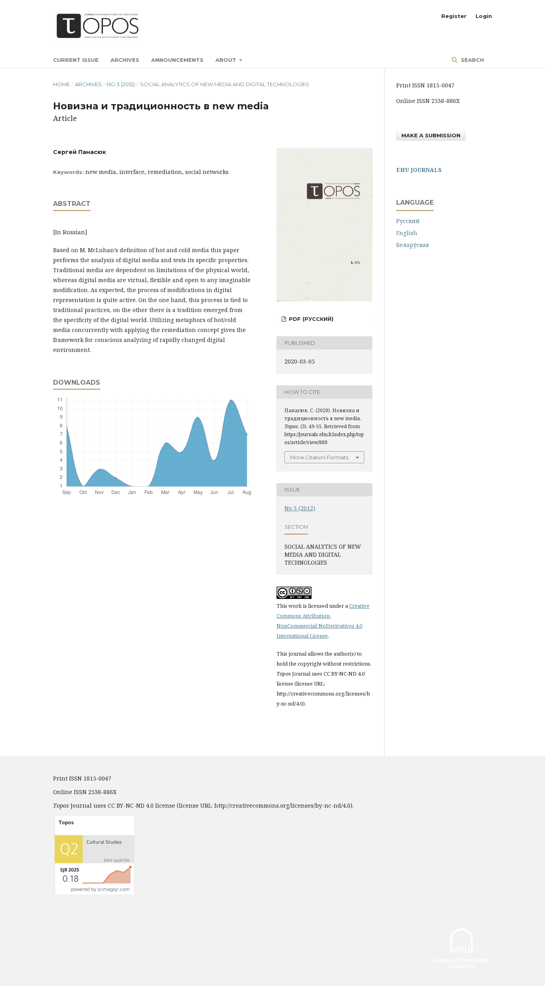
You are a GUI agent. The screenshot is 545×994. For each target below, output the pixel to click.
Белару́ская (412, 245)
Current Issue (76, 60)
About (226, 60)
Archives (125, 60)
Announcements (177, 60)
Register (453, 16)
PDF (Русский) (310, 319)
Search (471, 60)
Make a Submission (430, 135)
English (406, 233)
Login (484, 16)
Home (61, 84)
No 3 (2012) (121, 84)
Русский (408, 221)
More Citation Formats (319, 457)
